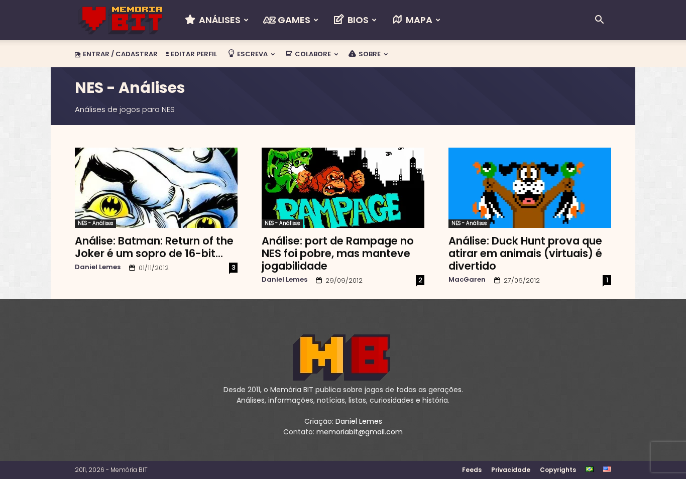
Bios (357, 20)
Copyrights (558, 469)
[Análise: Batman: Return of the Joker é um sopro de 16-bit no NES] (156, 188)
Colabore (312, 54)
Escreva (252, 54)
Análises (219, 20)
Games (293, 20)
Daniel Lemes (98, 267)
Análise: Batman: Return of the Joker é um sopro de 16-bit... (154, 247)
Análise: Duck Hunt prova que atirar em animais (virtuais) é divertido (525, 253)
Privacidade (510, 469)
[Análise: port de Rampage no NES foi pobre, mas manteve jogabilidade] (343, 188)
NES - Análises (95, 223)
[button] (599, 21)
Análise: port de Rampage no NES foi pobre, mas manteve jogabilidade (338, 253)
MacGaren (467, 279)
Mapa (418, 20)
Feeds (472, 469)
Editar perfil (193, 54)
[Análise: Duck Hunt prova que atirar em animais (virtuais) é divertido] (529, 188)
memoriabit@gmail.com (359, 432)
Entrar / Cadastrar (120, 54)
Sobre (369, 54)
